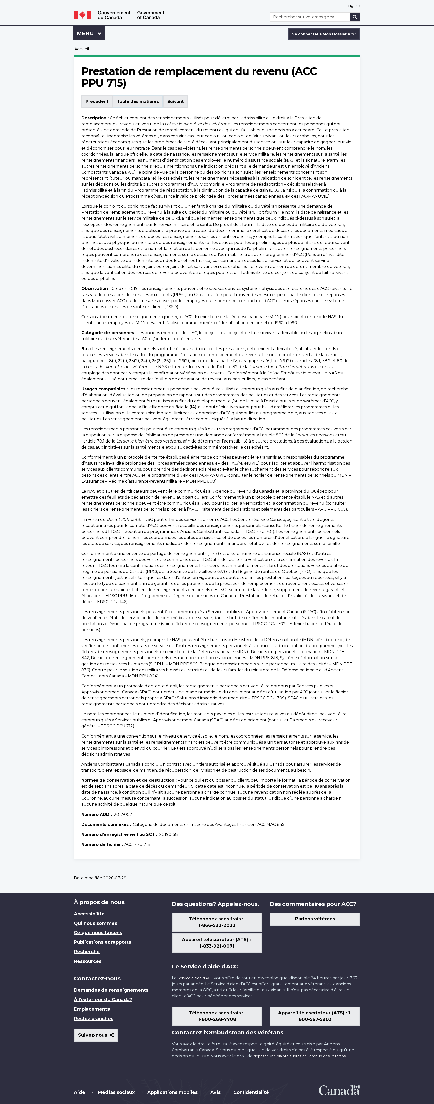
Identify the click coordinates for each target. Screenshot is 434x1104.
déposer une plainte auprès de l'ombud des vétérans (300, 1056)
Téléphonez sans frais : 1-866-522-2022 (217, 922)
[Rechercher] (355, 17)
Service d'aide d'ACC (195, 978)
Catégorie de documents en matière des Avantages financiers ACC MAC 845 (208, 824)
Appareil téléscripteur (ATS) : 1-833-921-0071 (217, 943)
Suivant (175, 101)
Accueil (81, 49)
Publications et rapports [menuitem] (102, 942)
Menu (91, 33)
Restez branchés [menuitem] (93, 1018)
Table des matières (138, 101)
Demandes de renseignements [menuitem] (111, 990)
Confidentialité (251, 1092)
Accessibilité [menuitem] (89, 914)
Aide (79, 1092)
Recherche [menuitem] (87, 951)
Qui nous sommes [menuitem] (95, 923)
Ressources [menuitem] (87, 961)
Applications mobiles (172, 1092)
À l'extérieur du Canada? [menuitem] (103, 999)
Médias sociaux (116, 1092)
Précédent (97, 101)
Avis (215, 1092)
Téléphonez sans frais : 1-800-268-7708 (217, 1016)
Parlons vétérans (315, 919)
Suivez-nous (98, 1037)
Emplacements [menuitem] (92, 1009)
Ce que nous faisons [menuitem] (98, 932)
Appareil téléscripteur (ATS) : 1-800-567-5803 (315, 1016)
